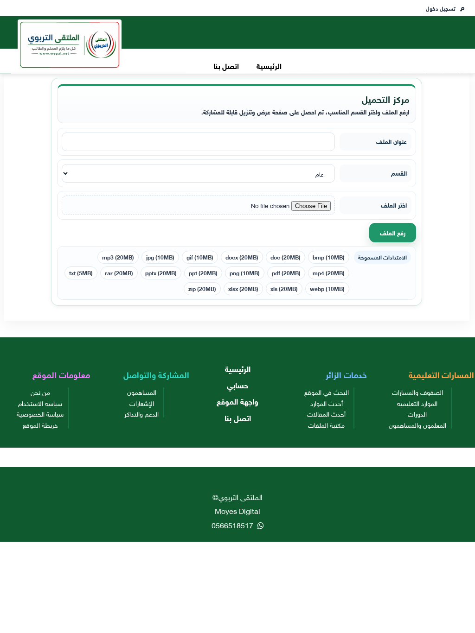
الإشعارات (141, 403)
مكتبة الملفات (326, 424)
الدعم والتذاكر (141, 413)
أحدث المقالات (326, 413)
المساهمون (141, 391)
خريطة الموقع (40, 424)
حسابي (237, 384)
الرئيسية (269, 65)
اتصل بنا (226, 65)
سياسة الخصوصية (40, 413)
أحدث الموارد (326, 403)
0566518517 (233, 524)
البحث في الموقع (326, 391)
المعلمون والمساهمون (417, 424)
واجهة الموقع (237, 400)
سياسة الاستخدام (40, 403)
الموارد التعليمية (417, 403)
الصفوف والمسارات (417, 391)
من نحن (40, 391)
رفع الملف (392, 232)
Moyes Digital (237, 510)
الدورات (417, 413)
